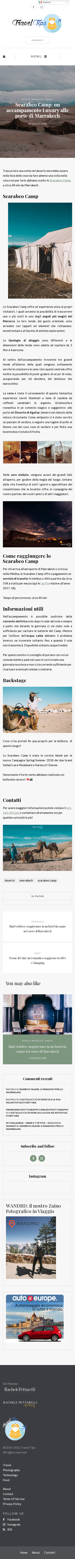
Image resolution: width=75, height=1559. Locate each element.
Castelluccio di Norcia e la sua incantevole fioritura (33, 1101)
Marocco (37, 99)
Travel (49, 99)
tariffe (45, 583)
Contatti (49, 1552)
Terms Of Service (14, 1499)
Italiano (46, 2)
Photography (11, 1470)
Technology (10, 1475)
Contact (8, 1494)
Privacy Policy (12, 1504)
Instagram (13, 1524)
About (7, 1489)
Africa (26, 99)
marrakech (26, 880)
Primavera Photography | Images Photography (37, 1109)
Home (24, 1552)
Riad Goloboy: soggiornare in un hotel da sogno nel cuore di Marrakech (37, 1049)
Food (6, 1480)
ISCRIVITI (37, 40)
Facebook (13, 1519)
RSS (9, 1529)
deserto (10, 880)
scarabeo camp (47, 880)
